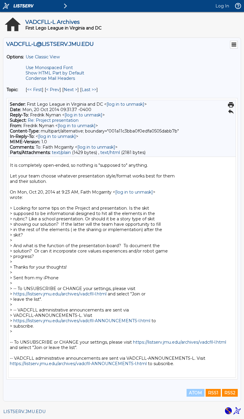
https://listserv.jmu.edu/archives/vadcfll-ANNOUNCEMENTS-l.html (81, 320)
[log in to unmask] (125, 104)
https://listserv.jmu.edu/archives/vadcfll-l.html (60, 294)
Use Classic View (43, 57)
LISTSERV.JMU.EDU (24, 411)
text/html (110, 152)
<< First (34, 89)
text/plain (61, 152)
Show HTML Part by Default (55, 73)
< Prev (53, 89)
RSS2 (229, 392)
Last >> (89, 89)
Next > (70, 89)
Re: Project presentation (53, 120)
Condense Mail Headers (50, 78)
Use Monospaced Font (49, 67)
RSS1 (213, 392)
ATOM (195, 392)
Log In (222, 6)
